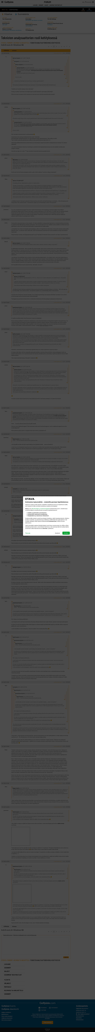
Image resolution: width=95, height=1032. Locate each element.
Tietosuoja (27, 533)
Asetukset (57, 533)
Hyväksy (66, 533)
